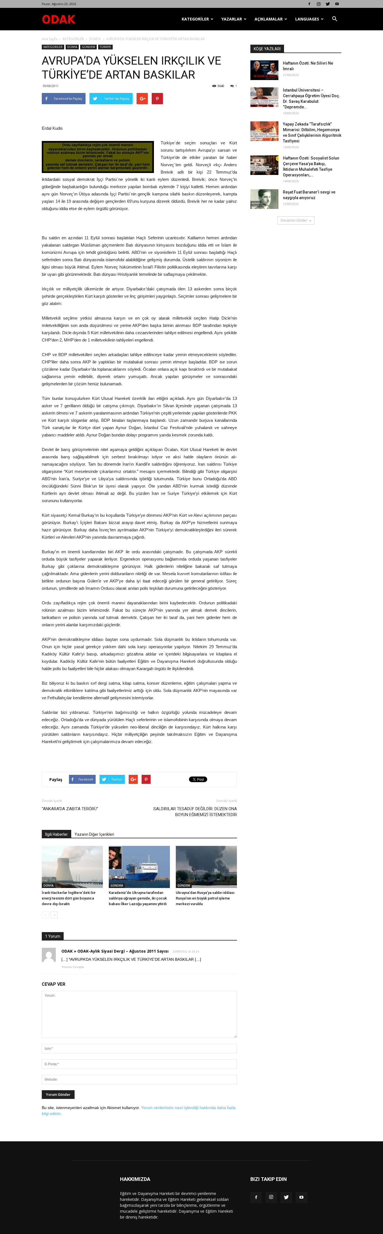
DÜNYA (95, 39)
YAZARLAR (232, 19)
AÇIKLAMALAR (269, 19)
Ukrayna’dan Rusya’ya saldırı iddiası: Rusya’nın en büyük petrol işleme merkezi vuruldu (205, 898)
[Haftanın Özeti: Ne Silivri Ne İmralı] (264, 70)
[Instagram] (318, 4)
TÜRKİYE (105, 47)
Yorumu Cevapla (72, 967)
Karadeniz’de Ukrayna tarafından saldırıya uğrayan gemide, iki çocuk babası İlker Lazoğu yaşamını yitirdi (138, 898)
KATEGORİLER (195, 19)
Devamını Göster (294, 220)
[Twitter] (328, 4)
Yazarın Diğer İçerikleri (94, 834)
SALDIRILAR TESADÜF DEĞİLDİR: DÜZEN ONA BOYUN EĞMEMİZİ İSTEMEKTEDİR (195, 811)
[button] (334, 19)
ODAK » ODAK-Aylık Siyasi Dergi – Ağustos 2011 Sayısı (115, 951)
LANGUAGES (307, 19)
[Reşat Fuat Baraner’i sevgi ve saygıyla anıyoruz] (264, 199)
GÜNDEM (88, 47)
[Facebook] (309, 4)
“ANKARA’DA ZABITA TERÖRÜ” (70, 808)
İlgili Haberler (56, 834)
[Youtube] (337, 4)
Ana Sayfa (49, 39)
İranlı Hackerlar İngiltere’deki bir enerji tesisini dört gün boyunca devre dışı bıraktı (69, 898)
